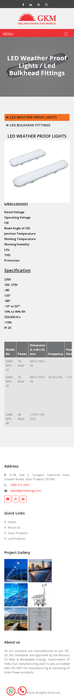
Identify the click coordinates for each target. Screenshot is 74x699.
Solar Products (17, 533)
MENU (8, 34)
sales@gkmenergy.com (25, 491)
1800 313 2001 (19, 485)
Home (12, 522)
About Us (14, 527)
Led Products (16, 539)
